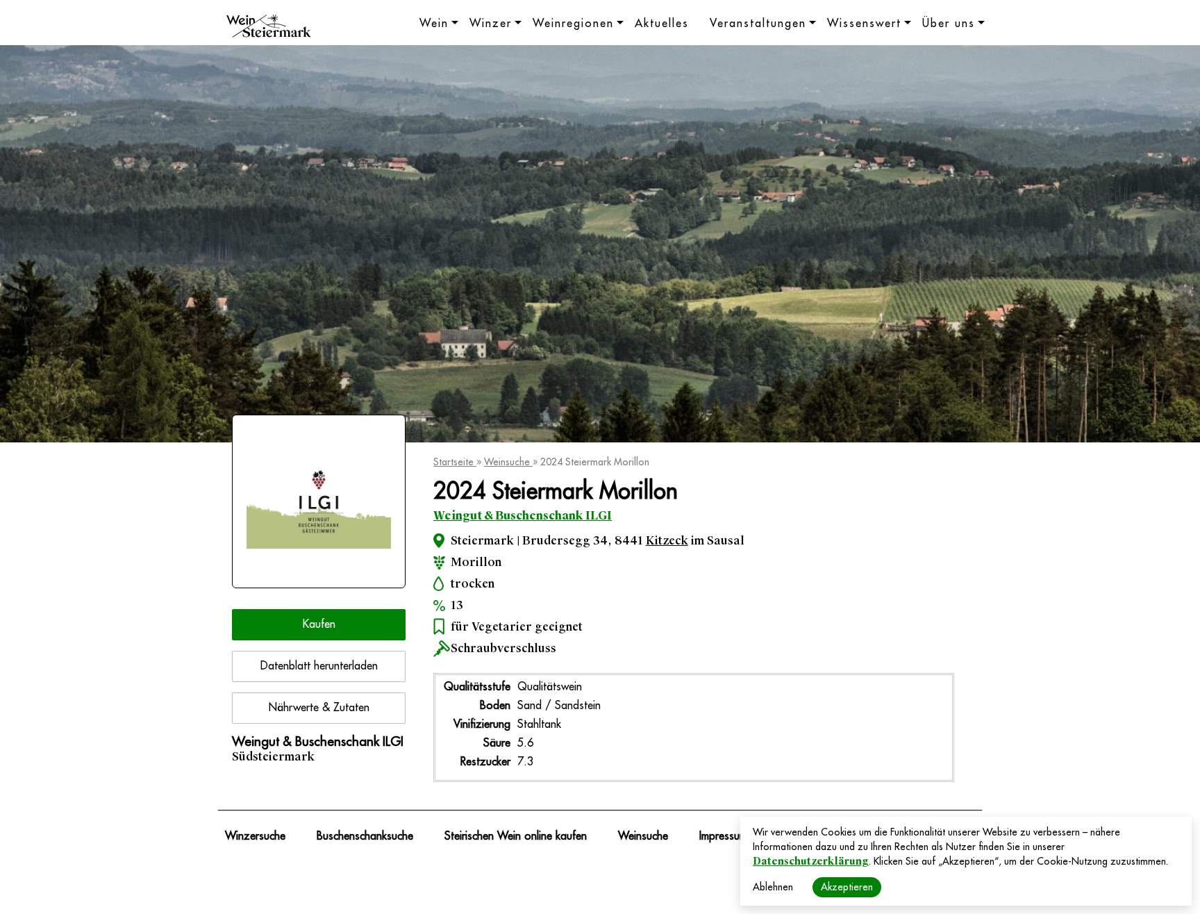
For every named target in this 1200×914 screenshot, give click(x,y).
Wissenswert (864, 23)
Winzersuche (255, 836)
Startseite (454, 462)
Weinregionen (573, 23)
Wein (434, 23)
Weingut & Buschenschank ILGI (522, 515)
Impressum (723, 836)
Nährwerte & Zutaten (319, 707)
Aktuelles (662, 23)
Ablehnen (773, 887)
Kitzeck (667, 540)
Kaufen (319, 624)
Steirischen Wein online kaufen (515, 836)
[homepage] (268, 28)
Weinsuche (508, 462)
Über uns (948, 23)
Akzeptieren (847, 887)
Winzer (490, 23)
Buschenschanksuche (365, 836)
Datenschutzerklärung (811, 861)
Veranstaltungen (758, 23)
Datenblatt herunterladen (319, 666)
